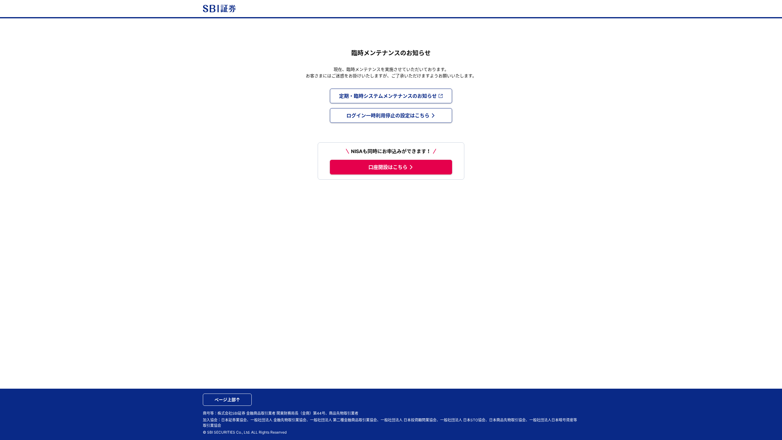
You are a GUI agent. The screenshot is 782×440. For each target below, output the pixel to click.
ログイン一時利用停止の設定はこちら (387, 115)
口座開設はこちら (387, 167)
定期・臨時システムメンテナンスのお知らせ (388, 96)
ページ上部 (225, 399)
